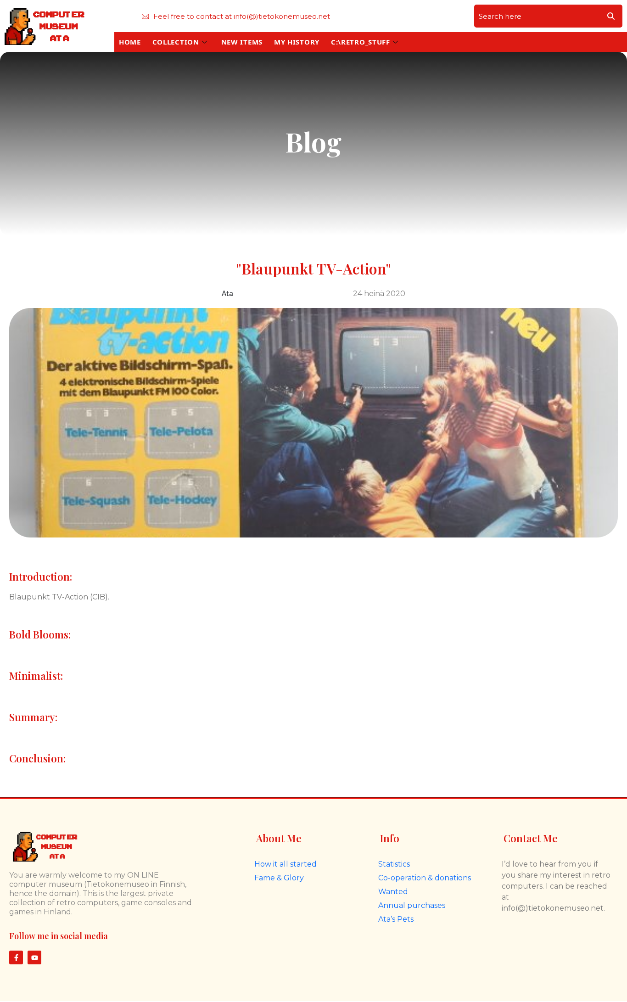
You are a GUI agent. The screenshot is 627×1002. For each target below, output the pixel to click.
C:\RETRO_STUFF (360, 41)
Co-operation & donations (424, 877)
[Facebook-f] (16, 957)
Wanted (393, 891)
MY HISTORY (296, 41)
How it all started (285, 864)
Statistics (394, 864)
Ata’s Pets (396, 919)
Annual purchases (411, 905)
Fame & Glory (279, 877)
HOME (130, 41)
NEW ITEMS (242, 41)
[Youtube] (34, 957)
